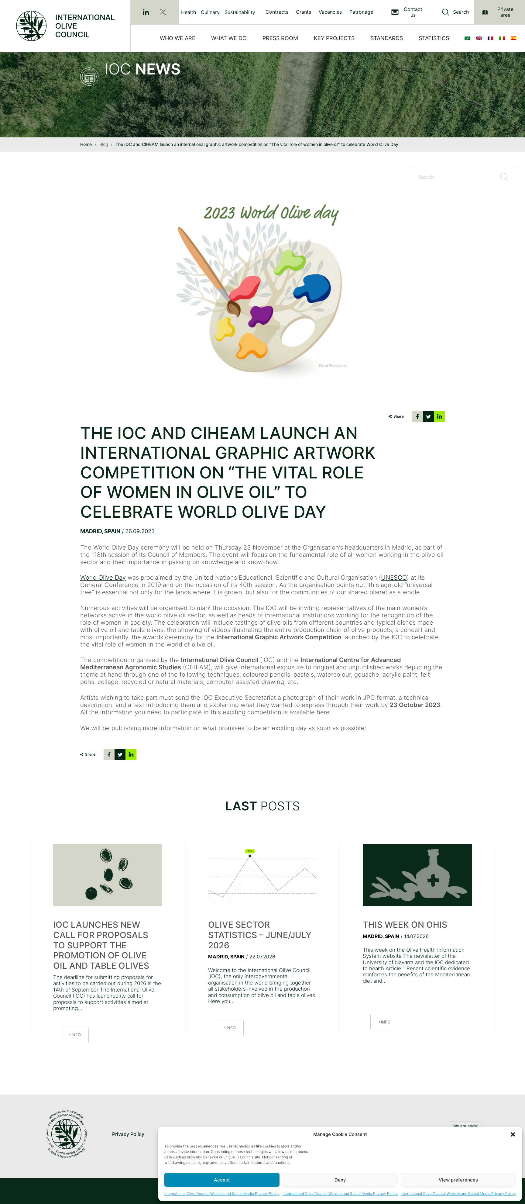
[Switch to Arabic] (468, 38)
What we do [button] (229, 38)
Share (398, 416)
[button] (513, 1134)
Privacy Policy (128, 1134)
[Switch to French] (492, 38)
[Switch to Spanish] (515, 38)
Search (461, 12)
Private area (505, 12)
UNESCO (394, 577)
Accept (222, 1180)
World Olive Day (103, 577)
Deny (340, 1180)
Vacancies (330, 12)
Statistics (434, 38)
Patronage (361, 12)
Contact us (413, 12)
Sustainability (240, 12)
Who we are (177, 38)
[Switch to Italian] (503, 38)
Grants (303, 12)
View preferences (458, 1180)
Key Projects (334, 38)
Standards (386, 38)
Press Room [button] (280, 38)
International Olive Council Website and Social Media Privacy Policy (222, 1193)
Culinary (210, 12)
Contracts (277, 12)
